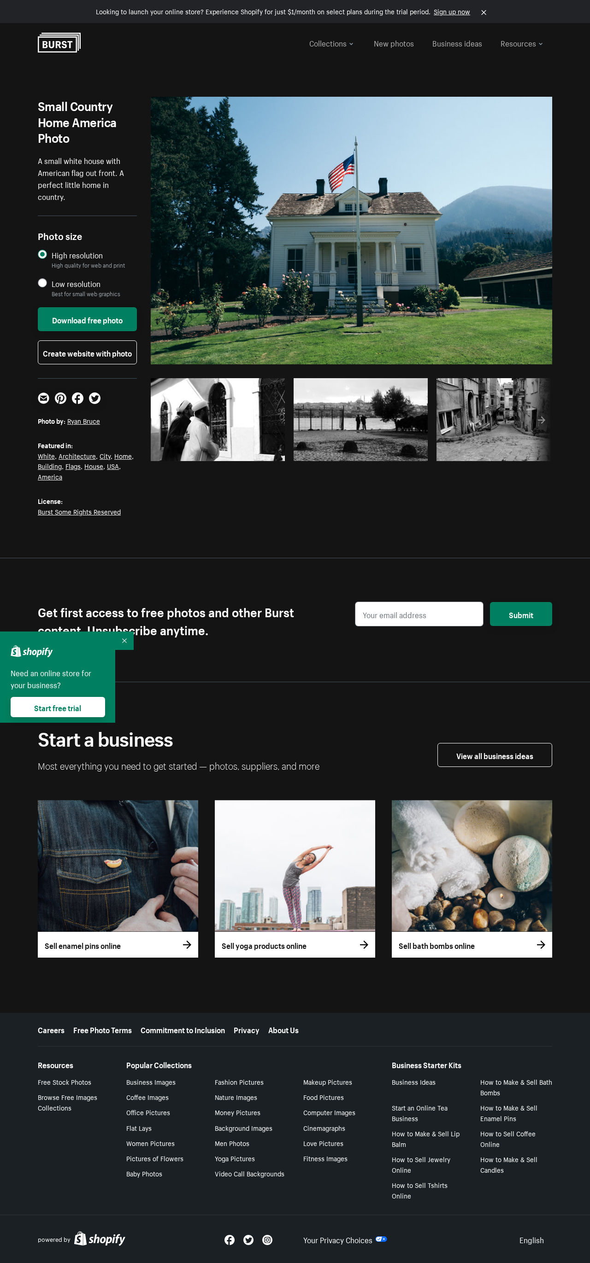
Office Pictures (148, 1112)
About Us (283, 1029)
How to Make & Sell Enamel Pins (508, 1112)
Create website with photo (87, 352)
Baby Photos (144, 1173)
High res (220, 451)
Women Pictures (150, 1143)
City (105, 455)
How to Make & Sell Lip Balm (426, 1138)
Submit (521, 614)
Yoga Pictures (235, 1158)
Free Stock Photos (64, 1081)
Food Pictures (323, 1097)
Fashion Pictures (239, 1081)
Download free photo (87, 319)
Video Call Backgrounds (249, 1173)
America (50, 476)
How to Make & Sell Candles (508, 1164)
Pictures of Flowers (154, 1158)
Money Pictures (237, 1112)
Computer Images (329, 1112)
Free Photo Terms (102, 1029)
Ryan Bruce (83, 420)
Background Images (243, 1128)
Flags (73, 466)
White (46, 455)
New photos (394, 42)
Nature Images (236, 1097)
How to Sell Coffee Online (508, 1138)
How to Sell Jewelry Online (421, 1164)
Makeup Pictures (327, 1081)
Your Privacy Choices (337, 1239)
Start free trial (57, 707)
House (93, 466)
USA (113, 466)
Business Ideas (414, 1081)
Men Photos (232, 1143)
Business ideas (457, 42)
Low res (256, 451)
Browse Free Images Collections (67, 1102)
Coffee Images (147, 1097)
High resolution (77, 255)
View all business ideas (494, 755)
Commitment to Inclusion (183, 1029)
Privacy (247, 1029)
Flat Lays (139, 1128)
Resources (518, 42)
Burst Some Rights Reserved (79, 511)
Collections (328, 42)
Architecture (77, 455)
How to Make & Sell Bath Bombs (516, 1086)
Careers (51, 1029)
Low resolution (76, 283)
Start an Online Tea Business (420, 1112)
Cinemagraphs (324, 1128)
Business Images (151, 1081)
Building (50, 466)
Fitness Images (325, 1158)
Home (123, 455)
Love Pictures (323, 1143)
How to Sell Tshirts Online (420, 1190)
